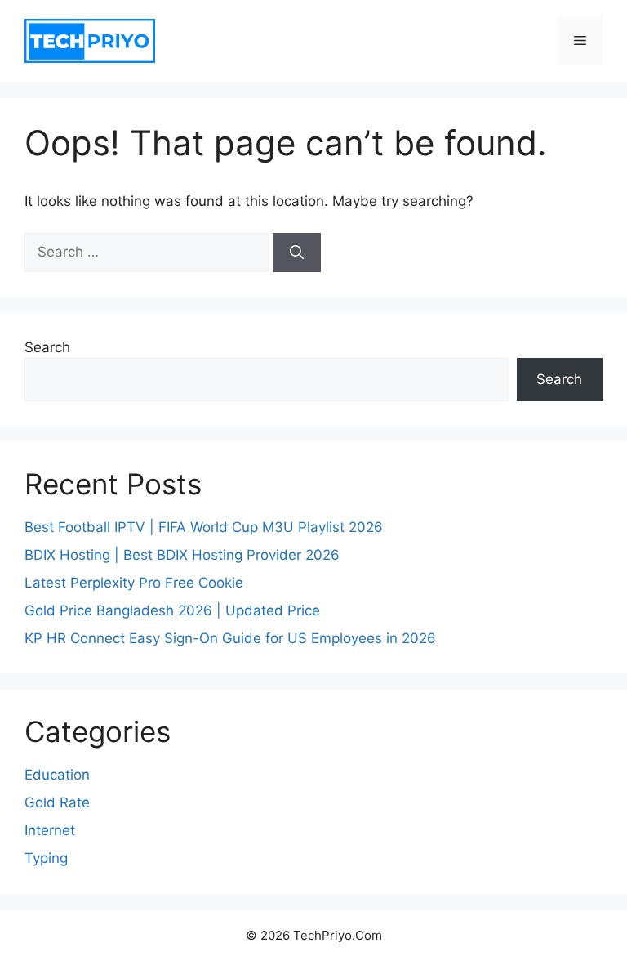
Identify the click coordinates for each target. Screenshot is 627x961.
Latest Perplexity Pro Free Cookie (133, 582)
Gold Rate (57, 802)
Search (47, 347)
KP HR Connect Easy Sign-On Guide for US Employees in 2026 (230, 638)
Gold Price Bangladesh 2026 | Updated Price (172, 610)
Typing (46, 858)
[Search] (297, 252)
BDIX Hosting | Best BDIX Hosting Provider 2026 (182, 555)
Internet (49, 830)
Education (57, 775)
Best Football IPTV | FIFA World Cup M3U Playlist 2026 (203, 527)
